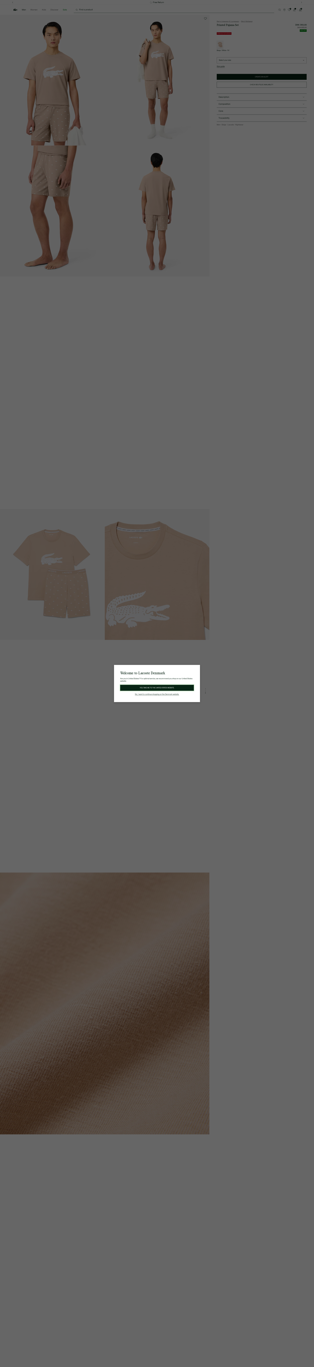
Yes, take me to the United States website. (157, 688)
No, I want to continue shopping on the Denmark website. (157, 694)
